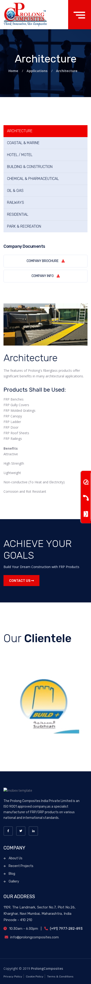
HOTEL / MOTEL (19, 155)
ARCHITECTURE (19, 131)
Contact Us (20, 581)
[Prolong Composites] (26, 14)
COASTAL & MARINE (23, 143)
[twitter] (20, 831)
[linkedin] (33, 831)
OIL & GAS (15, 190)
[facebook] (8, 831)
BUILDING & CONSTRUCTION (29, 166)
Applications (38, 71)
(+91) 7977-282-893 (66, 928)
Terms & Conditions (60, 976)
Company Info (43, 276)
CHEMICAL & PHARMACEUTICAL (33, 178)
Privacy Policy (13, 976)
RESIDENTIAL (17, 214)
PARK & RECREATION (24, 226)
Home (13, 71)
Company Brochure (43, 261)
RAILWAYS (15, 202)
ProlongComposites (47, 968)
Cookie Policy (34, 976)
